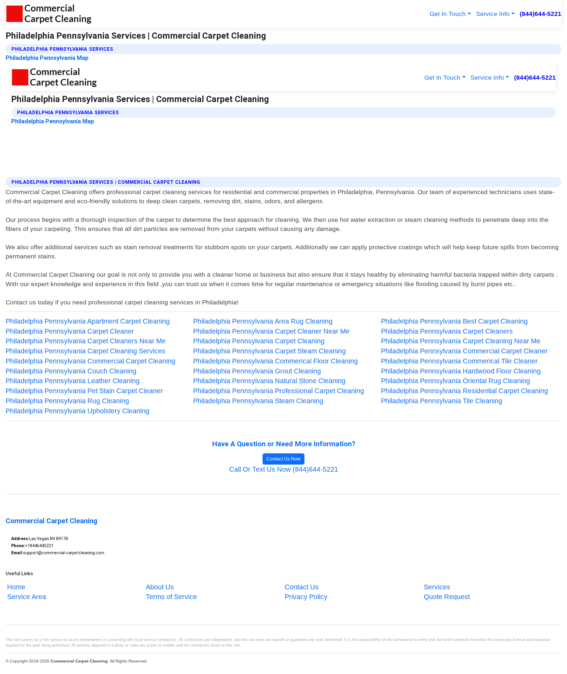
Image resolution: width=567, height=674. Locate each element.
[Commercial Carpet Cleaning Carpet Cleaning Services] (49, 13)
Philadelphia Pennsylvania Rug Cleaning (67, 401)
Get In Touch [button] (448, 13)
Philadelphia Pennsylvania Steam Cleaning (258, 401)
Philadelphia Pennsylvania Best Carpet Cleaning (454, 321)
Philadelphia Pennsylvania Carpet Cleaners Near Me (86, 341)
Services (437, 587)
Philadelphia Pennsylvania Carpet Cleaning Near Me (460, 341)
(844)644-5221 (540, 13)
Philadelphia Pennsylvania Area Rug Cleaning (263, 321)
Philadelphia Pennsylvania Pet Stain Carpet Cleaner (84, 391)
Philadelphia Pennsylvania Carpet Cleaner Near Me (271, 331)
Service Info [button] (493, 13)
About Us (160, 587)
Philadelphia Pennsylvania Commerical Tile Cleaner (459, 361)
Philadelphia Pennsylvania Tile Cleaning (441, 401)
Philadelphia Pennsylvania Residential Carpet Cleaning (464, 391)
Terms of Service (171, 597)
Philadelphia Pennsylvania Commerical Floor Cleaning (275, 361)
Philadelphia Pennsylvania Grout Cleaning (257, 371)
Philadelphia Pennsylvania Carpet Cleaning (259, 341)
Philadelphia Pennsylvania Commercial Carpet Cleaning (90, 361)
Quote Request (447, 597)
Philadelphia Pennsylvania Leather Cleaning (73, 381)
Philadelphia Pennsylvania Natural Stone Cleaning (269, 381)
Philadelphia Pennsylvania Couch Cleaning (71, 371)
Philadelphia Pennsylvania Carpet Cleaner (70, 331)
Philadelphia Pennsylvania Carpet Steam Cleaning (269, 351)
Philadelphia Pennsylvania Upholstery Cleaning (77, 411)
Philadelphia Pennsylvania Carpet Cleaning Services (85, 351)
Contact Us (302, 587)
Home (16, 587)
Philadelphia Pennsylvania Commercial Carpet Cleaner (464, 351)
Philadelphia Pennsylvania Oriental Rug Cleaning (455, 381)
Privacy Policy (306, 597)
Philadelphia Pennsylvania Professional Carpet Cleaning (278, 391)
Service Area (26, 597)
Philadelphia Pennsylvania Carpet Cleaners (447, 331)
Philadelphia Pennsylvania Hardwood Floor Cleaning (461, 371)
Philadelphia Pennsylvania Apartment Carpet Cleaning (88, 321)
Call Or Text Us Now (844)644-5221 (283, 469)
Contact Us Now (283, 458)
